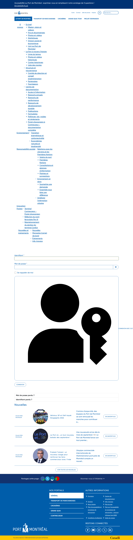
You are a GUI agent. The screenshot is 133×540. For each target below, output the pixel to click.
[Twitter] (104, 530)
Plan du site (108, 504)
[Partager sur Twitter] (47, 478)
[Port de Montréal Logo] (21, 12)
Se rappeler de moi (25, 273)
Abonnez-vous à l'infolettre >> (92, 479)
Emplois (94, 12)
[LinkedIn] (110, 530)
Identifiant (19, 255)
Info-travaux (109, 502)
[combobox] (111, 12)
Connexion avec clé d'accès (118, 328)
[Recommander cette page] (57, 478)
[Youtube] (93, 530)
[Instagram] (99, 530)
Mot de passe (20, 264)
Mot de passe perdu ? (25, 395)
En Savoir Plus (21, 6)
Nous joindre (92, 504)
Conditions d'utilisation (95, 518)
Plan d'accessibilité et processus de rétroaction (95, 509)
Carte (73, 12)
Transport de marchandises (44, 19)
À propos (91, 496)
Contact (78, 12)
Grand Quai (56, 511)
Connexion (20, 384)
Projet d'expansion (91, 19)
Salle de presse (86, 12)
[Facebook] (88, 530)
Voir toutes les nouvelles (66, 470)
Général (54, 496)
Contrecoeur (57, 516)
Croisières (62, 19)
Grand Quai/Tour (75, 19)
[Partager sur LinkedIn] (52, 478)
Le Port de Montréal (23, 19)
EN (99, 12)
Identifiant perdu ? (24, 399)
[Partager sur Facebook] (42, 478)
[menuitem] (20, 77)
